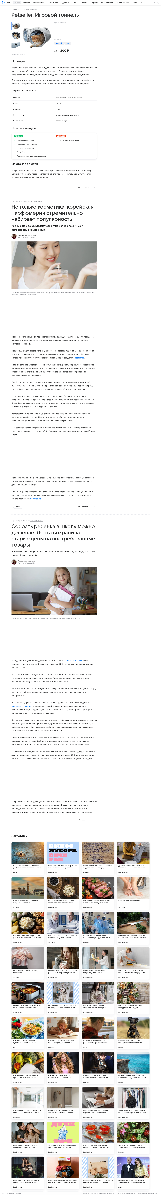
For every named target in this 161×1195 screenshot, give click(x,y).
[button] (54, 265)
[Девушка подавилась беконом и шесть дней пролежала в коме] (28, 1103)
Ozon (68, 43)
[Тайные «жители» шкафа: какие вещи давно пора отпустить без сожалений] (133, 1103)
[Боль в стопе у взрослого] (133, 893)
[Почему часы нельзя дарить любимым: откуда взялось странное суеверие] (28, 1138)
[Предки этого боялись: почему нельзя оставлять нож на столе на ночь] (133, 928)
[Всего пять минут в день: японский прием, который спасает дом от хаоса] (98, 998)
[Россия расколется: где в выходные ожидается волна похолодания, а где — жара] (133, 1033)
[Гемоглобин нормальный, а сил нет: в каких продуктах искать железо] (98, 893)
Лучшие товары (31, 9)
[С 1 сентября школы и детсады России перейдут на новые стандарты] (63, 1033)
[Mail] (3, 2)
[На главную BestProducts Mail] (8, 2)
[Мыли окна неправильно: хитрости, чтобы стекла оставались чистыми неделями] (98, 963)
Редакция (86, 1193)
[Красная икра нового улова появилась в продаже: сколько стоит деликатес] (98, 1138)
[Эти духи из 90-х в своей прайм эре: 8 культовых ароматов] (63, 1138)
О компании (10, 1193)
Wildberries (59, 43)
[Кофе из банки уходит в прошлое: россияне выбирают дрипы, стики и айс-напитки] (63, 963)
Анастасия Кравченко (27, 235)
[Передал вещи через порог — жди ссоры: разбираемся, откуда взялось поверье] (98, 1173)
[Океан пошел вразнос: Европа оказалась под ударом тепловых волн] (133, 1068)
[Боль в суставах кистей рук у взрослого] (28, 963)
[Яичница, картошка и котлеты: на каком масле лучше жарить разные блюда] (28, 998)
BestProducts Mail (36, 201)
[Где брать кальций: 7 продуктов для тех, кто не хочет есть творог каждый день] (28, 928)
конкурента (35, 499)
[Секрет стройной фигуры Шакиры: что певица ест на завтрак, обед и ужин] (63, 1068)
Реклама (18, 1193)
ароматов (79, 358)
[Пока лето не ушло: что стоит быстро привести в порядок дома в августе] (133, 963)
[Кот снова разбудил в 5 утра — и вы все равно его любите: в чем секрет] (63, 998)
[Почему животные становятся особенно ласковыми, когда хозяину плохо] (28, 1173)
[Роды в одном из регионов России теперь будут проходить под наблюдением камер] (98, 928)
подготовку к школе (21, 706)
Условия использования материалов (102, 1193)
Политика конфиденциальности (147, 1193)
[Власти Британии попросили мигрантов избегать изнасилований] (28, 893)
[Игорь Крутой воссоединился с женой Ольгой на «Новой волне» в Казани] (133, 1173)
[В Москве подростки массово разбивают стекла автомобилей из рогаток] (28, 858)
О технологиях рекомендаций (125, 1193)
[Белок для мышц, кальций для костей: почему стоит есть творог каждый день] (63, 893)
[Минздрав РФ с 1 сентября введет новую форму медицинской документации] (63, 928)
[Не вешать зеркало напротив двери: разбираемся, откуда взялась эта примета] (63, 1103)
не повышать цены (73, 660)
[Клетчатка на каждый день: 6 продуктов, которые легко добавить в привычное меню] (28, 1068)
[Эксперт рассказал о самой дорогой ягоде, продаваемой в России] (133, 1138)
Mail (3, 1193)
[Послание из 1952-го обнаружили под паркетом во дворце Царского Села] (98, 858)
